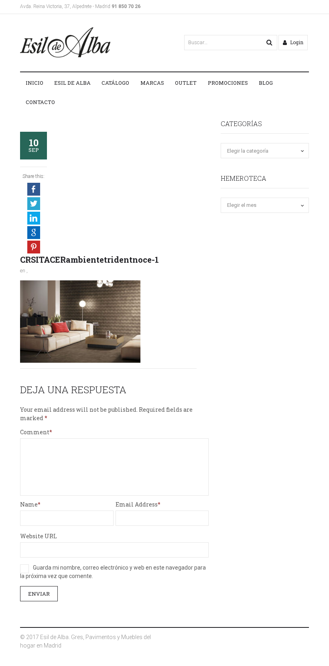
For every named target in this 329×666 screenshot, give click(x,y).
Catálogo (115, 82)
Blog (266, 82)
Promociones (228, 82)
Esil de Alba (72, 82)
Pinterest (33, 247)
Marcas (152, 82)
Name (29, 504)
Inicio (34, 82)
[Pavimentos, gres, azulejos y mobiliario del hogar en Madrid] (65, 42)
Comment (34, 432)
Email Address (137, 504)
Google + (33, 232)
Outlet (186, 82)
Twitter (33, 203)
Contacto (40, 102)
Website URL (38, 536)
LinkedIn (33, 218)
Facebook (33, 189)
